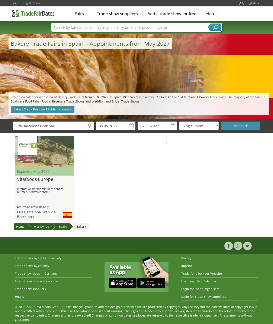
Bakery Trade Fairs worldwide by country (42, 109)
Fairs (80, 13)
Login (15, 3)
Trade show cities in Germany (36, 273)
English (251, 3)
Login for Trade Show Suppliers (203, 297)
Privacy (186, 258)
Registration (31, 3)
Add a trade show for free (172, 13)
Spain (63, 226)
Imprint (186, 266)
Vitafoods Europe (35, 179)
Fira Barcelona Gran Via (36, 212)
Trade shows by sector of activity (38, 258)
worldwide (41, 226)
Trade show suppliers (117, 13)
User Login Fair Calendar (198, 281)
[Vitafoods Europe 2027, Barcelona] (44, 151)
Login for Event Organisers (200, 289)
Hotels (212, 13)
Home (20, 226)
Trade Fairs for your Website (201, 273)
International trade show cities (37, 281)
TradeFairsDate (33, 13)
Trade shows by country (32, 266)
